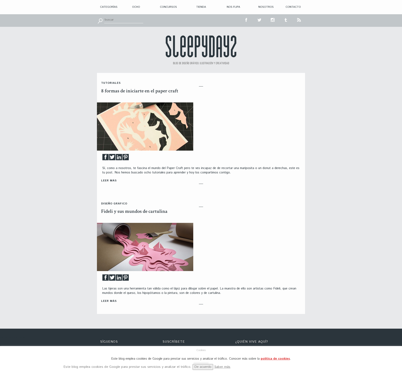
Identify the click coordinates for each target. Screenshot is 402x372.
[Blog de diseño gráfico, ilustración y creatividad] (201, 50)
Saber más (222, 366)
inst (273, 19)
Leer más (109, 181)
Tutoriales (111, 83)
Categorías (108, 7)
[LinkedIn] (119, 158)
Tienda (201, 7)
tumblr (286, 19)
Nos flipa (233, 7)
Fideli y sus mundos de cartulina (134, 211)
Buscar (100, 20)
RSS (299, 19)
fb (246, 19)
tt (260, 19)
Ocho (136, 7)
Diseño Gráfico (114, 204)
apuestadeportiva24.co (15, 338)
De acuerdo (202, 366)
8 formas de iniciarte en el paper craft (139, 91)
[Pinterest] (125, 158)
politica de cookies (275, 358)
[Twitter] (112, 158)
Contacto (293, 7)
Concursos (168, 7)
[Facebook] (105, 158)
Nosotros (266, 7)
